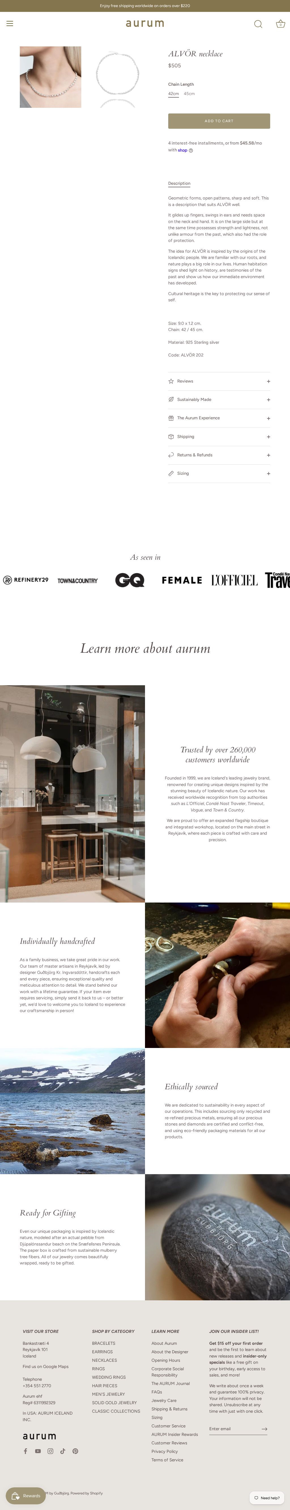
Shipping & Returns (169, 1409)
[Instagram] (50, 1450)
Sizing (182, 473)
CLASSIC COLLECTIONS (116, 1411)
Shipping (185, 436)
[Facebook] (25, 1450)
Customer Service (168, 1426)
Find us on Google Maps (46, 1366)
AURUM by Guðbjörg (52, 1493)
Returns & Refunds (194, 454)
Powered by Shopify (87, 1493)
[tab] (182, 183)
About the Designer (170, 1351)
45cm (189, 93)
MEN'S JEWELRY (108, 1394)
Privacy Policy (165, 1451)
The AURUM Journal (171, 1383)
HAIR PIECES (104, 1385)
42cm (173, 93)
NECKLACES (104, 1360)
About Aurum (164, 1343)
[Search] (258, 24)
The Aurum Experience (198, 417)
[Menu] (10, 23)
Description (179, 183)
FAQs (157, 1392)
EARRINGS (102, 1351)
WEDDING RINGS (109, 1377)
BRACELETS (103, 1343)
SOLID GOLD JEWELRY (114, 1402)
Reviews (184, 381)
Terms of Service (167, 1459)
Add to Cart (219, 121)
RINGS (98, 1368)
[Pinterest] (75, 1450)
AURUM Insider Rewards (175, 1434)
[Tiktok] (63, 1450)
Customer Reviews (169, 1442)
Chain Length (181, 84)
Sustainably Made (193, 399)
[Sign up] (264, 1429)
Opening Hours (166, 1360)
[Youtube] (38, 1450)
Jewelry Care (164, 1400)
